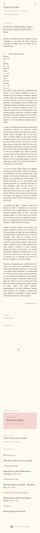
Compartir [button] (6, 315)
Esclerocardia (15, 420)
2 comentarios (18, 423)
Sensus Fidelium (11, 7)
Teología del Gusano (15, 438)
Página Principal (11, 14)
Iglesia (11, 318)
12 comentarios (15, 441)
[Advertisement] (20, 392)
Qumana (34, 303)
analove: (8, 505)
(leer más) (17, 473)
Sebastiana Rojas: (11, 465)
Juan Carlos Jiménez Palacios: (16, 492)
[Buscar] (35, 3)
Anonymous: (10, 455)
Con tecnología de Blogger (21, 526)
